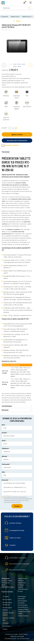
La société (6, 596)
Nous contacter (7, 599)
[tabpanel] (17, 46)
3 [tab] (18, 65)
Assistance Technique (15, 523)
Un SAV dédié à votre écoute (17, 558)
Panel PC (20, 587)
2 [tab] (14, 65)
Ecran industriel (22, 589)
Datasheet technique (12, 145)
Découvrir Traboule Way (8, 619)
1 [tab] (9, 65)
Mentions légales (23, 634)
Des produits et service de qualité (19, 564)
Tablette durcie (22, 578)
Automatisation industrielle (22, 602)
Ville (3, 472)
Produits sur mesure (15, 538)
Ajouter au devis (17, 134)
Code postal (6, 464)
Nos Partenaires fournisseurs (7, 603)
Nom (3, 425)
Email (3, 440)
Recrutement (6, 626)
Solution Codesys (23, 616)
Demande (5, 480)
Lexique (5, 629)
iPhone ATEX (21, 583)
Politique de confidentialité (17, 636)
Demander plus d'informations (17, 140)
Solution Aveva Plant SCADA (24, 612)
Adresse (4, 456)
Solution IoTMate (23, 609)
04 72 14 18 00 (8, 592)
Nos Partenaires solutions (7, 609)
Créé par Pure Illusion (23, 638)
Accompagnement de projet (17, 530)
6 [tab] (18, 67)
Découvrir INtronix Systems (8, 614)
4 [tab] (23, 65)
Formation (6, 623)
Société (4, 433)
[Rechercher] (29, 8)
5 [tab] (14, 67)
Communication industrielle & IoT (23, 606)
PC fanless (21, 585)
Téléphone (5, 448)
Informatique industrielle (22, 597)
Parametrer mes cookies (11, 634)
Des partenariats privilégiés (17, 570)
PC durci (20, 591)
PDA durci (21, 580)
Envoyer (17, 506)
